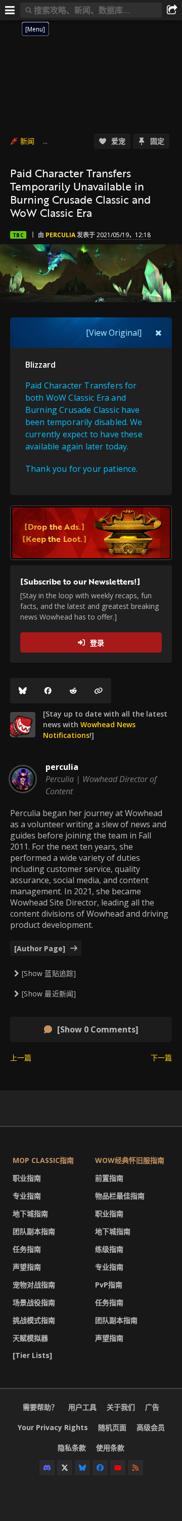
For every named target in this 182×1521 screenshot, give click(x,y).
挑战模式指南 (34, 1320)
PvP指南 (108, 1284)
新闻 (27, 141)
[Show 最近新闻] (49, 993)
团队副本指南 (34, 1231)
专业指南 (27, 1196)
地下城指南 (30, 1213)
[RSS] (135, 1467)
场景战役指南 (34, 1302)
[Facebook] (48, 690)
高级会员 (150, 1427)
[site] (22, 724)
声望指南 (27, 1267)
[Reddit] (73, 690)
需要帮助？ (40, 1407)
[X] (64, 1467)
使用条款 (110, 1447)
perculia (60, 235)
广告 (152, 1407)
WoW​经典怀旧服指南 (129, 1160)
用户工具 (82, 1407)
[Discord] (47, 1467)
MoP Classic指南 (43, 1160)
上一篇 (20, 1057)
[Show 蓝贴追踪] (49, 973)
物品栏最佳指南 (120, 1196)
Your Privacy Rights (53, 1427)
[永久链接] (98, 690)
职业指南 (27, 1178)
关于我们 (121, 1407)
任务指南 (27, 1249)
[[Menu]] (10, 10)
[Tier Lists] (32, 1355)
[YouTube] (117, 1467)
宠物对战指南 (34, 1284)
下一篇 (161, 1057)
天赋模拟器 (30, 1338)
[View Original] (114, 333)
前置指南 (109, 1178)
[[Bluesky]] (22, 690)
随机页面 (112, 1427)
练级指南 (109, 1249)
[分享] (172, 10)
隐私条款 (72, 1447)
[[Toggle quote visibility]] (158, 333)
